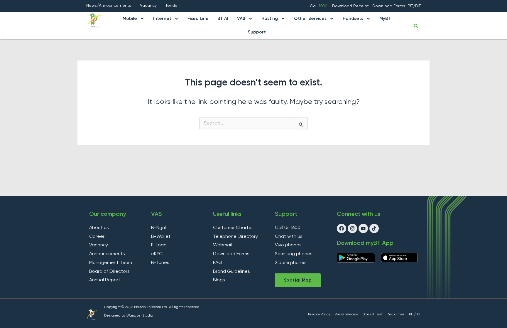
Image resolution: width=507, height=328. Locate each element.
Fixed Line (198, 18)
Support (257, 32)
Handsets (353, 18)
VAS (241, 18)
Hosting (269, 18)
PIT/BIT (414, 6)
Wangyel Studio (139, 315)
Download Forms (388, 6)
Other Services (310, 18)
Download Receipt (351, 6)
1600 (323, 6)
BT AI (222, 18)
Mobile (130, 18)
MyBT (385, 18)
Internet (162, 18)
